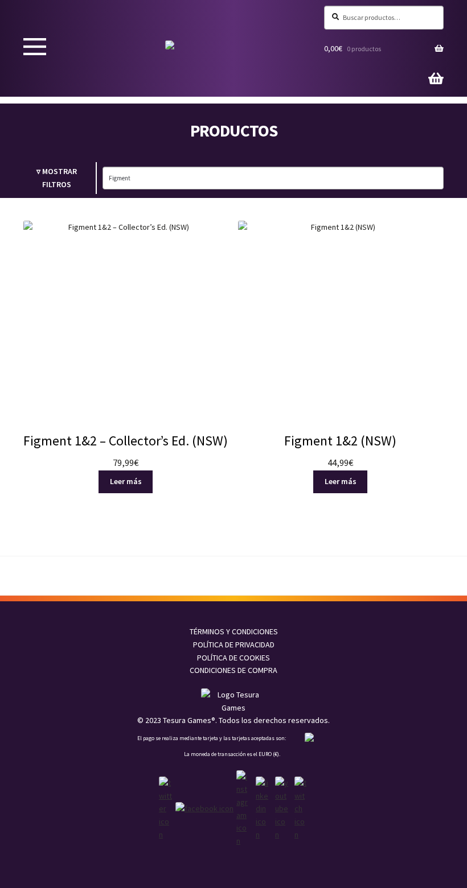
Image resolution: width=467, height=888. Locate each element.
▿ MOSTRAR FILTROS (56, 177)
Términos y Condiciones (234, 631)
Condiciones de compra (233, 670)
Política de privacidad (234, 644)
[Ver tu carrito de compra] (436, 81)
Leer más (126, 481)
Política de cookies (233, 657)
